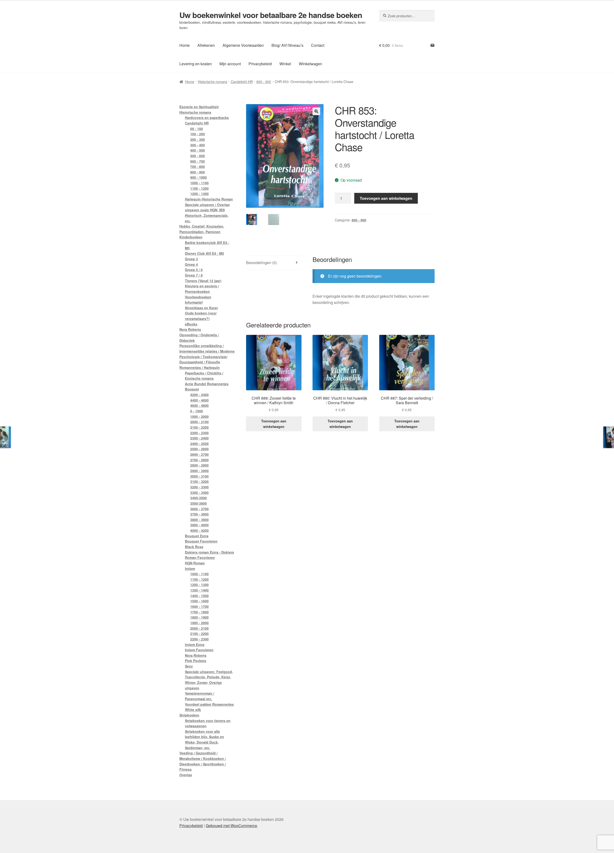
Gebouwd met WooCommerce (231, 825)
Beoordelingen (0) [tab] (261, 262)
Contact (317, 45)
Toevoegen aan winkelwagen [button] (273, 424)
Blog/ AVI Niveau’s (287, 45)
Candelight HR (242, 81)
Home (184, 45)
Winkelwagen (310, 63)
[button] (316, 111)
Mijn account (230, 63)
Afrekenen (206, 45)
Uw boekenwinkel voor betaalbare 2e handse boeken (270, 14)
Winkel (285, 63)
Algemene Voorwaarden (243, 45)
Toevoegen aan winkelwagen (386, 198)
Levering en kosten (195, 63)
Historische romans (212, 81)
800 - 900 (263, 81)
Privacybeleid (260, 63)
